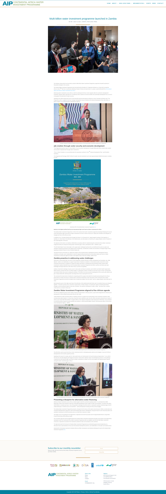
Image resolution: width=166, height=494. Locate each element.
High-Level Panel (92, 21)
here (64, 429)
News (154, 3)
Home (109, 3)
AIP (71, 21)
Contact (160, 3)
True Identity (96, 492)
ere (95, 227)
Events (148, 3)
